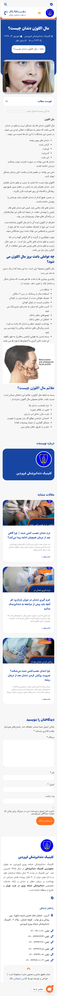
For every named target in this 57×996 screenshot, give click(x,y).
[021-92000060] (6, 13)
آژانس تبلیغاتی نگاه (18, 978)
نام (52, 773)
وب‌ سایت (49, 796)
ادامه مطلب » (46, 557)
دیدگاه (50, 737)
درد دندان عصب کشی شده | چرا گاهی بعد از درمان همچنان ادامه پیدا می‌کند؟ (29, 535)
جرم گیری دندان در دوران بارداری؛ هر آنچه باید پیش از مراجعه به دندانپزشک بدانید (29, 604)
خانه (42, 49)
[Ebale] (51, 4)
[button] (39, 13)
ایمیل (50, 784)
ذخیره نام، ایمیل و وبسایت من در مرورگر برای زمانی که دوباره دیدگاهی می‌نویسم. (29, 812)
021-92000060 (17, 12)
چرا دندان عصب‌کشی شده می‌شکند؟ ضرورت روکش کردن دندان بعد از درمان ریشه (29, 675)
